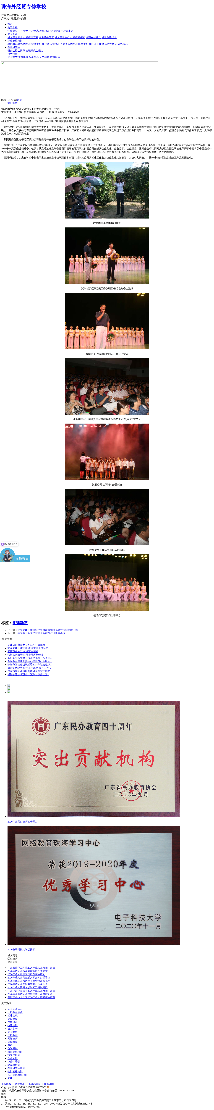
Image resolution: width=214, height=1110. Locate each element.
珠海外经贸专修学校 (23, 6)
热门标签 (13, 103)
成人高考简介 (15, 37)
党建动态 (20, 623)
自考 (10, 1045)
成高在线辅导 (93, 37)
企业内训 (13, 1058)
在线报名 (123, 44)
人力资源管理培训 (18, 1074)
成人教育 (13, 1032)
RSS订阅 (49, 1084)
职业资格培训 (15, 40)
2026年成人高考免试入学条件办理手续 (29, 977)
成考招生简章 (46, 37)
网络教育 (13, 1038)
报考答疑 (34, 57)
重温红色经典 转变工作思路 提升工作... (29, 668)
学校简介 (13, 30)
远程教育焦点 (15, 1012)
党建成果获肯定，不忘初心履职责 (26, 644)
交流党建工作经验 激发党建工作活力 (28, 648)
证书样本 (44, 57)
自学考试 (13, 1048)
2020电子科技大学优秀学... (22, 949)
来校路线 (23, 57)
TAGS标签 (34, 1084)
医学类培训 (84, 44)
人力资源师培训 (69, 44)
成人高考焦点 (62, 37)
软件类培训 (111, 44)
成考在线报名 (109, 37)
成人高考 (13, 34)
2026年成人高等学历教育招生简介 (26, 974)
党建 (10, 1078)
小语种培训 (14, 1061)
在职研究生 (14, 47)
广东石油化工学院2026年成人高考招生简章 (31, 967)
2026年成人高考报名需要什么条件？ (28, 984)
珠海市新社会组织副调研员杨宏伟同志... (30, 671)
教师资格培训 (15, 1051)
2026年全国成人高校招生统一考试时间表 (30, 994)
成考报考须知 (77, 37)
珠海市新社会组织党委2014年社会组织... (30, 664)
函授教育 (13, 1042)
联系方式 (13, 57)
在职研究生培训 (16, 1068)
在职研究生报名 (34, 50)
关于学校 (13, 27)
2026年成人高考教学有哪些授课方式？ (29, 981)
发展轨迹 (44, 30)
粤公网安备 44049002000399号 (65, 1087)
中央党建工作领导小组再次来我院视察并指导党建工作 (48, 630)
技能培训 (13, 1025)
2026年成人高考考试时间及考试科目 (28, 987)
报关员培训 (14, 1055)
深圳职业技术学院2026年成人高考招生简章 (31, 997)
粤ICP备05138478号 (85, 1090)
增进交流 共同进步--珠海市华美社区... (28, 674)
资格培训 (13, 1022)
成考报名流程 (30, 37)
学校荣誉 (55, 30)
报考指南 (13, 54)
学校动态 (34, 30)
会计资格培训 (15, 1071)
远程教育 (13, 1035)
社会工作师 (97, 44)
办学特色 (23, 30)
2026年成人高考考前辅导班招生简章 (28, 971)
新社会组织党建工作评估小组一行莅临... (30, 658)
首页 (10, 24)
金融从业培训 (52, 44)
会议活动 (13, 1019)
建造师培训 (24, 44)
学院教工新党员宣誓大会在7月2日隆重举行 (41, 633)
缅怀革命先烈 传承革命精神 (23, 651)
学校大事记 (67, 30)
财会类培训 (37, 44)
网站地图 (20, 1084)
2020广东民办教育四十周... (22, 821)
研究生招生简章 (16, 50)
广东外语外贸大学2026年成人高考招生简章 (31, 990)
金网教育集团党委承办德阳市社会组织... (30, 661)
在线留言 (55, 57)
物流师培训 (14, 1065)
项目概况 (13, 44)
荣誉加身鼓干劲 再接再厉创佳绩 (25, 654)
